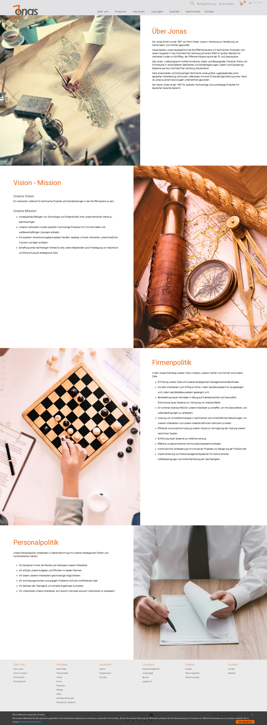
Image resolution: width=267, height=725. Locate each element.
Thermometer (62, 673)
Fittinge (59, 690)
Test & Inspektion (192, 673)
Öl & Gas (102, 677)
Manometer (61, 669)
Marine (102, 669)
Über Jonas (18, 669)
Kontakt (231, 669)
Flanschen (60, 686)
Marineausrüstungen (65, 698)
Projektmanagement (151, 669)
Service (145, 677)
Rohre (58, 681)
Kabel (58, 694)
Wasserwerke (105, 673)
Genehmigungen (192, 677)
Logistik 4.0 (147, 681)
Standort (231, 673)
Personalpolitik (19, 681)
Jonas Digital (147, 673)
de (258, 3)
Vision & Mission (20, 673)
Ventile (59, 677)
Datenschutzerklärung (30, 722)
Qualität (188, 669)
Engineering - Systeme (65, 702)
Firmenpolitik (18, 677)
